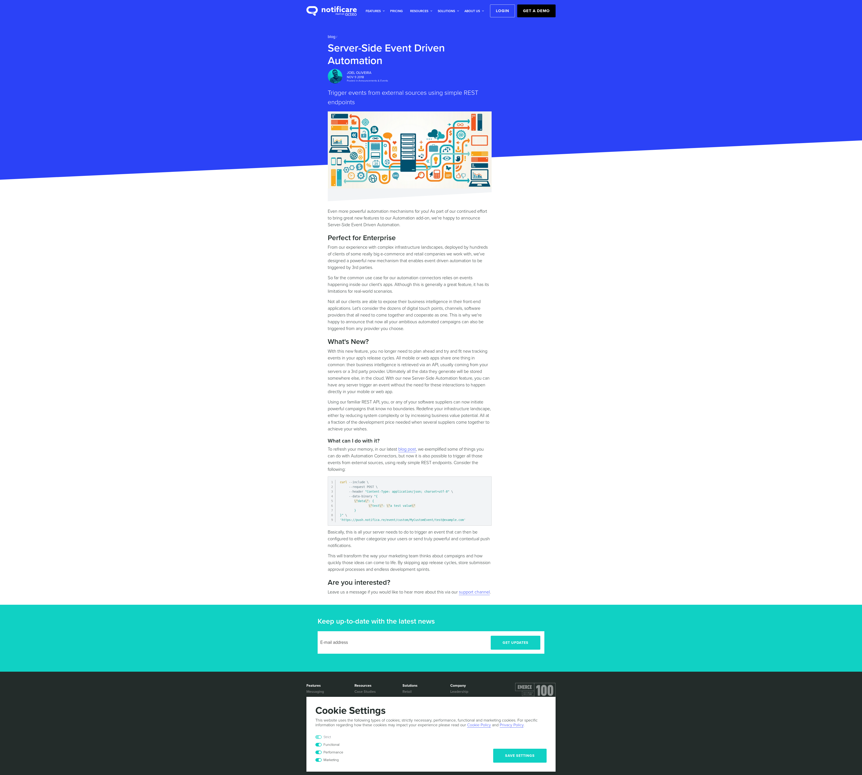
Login (502, 10)
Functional (331, 744)
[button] (374, 11)
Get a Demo (536, 10)
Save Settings (520, 755)
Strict (327, 737)
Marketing (331, 760)
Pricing (396, 11)
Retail (407, 691)
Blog (331, 36)
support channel (474, 592)
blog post (407, 449)
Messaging (315, 691)
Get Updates (515, 642)
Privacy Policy (511, 724)
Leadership (459, 691)
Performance (333, 752)
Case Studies (365, 691)
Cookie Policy (479, 724)
